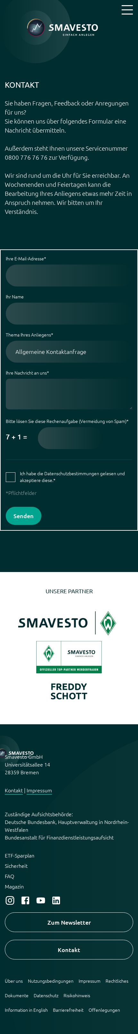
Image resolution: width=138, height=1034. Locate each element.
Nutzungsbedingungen (50, 981)
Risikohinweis (77, 995)
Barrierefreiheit (68, 1010)
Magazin (14, 886)
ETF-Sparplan (19, 855)
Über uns (14, 981)
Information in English (26, 1010)
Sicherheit (16, 865)
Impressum (39, 790)
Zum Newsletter (69, 922)
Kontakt (14, 790)
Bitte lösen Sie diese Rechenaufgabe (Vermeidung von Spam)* (67, 429)
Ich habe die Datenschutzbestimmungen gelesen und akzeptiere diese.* (72, 476)
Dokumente (17, 995)
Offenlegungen (104, 1010)
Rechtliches (117, 981)
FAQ (9, 875)
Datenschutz (46, 995)
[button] (69, 637)
